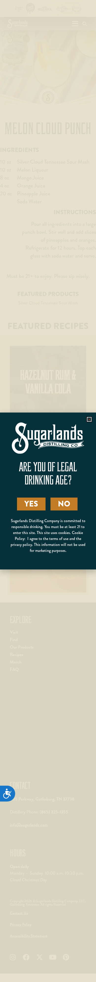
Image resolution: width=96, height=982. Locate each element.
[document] (48, 491)
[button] (89, 419)
